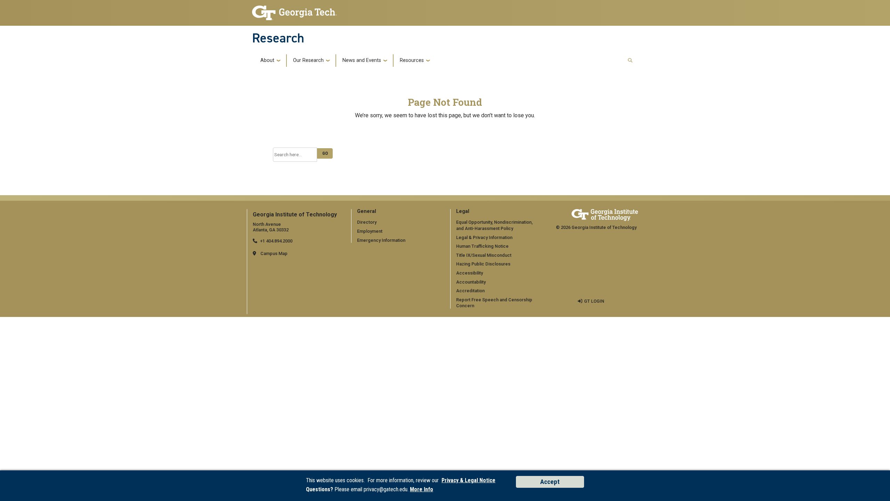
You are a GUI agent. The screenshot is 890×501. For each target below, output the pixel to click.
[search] (630, 60)
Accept (550, 482)
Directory (367, 222)
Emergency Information (381, 240)
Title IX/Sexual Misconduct (483, 255)
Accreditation (470, 290)
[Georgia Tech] (605, 214)
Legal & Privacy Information (484, 237)
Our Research (308, 60)
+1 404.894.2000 (276, 241)
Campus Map (274, 253)
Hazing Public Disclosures (483, 264)
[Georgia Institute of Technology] (294, 11)
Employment (369, 231)
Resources (412, 60)
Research (278, 38)
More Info (421, 489)
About (267, 60)
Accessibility (469, 273)
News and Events (361, 60)
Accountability (471, 282)
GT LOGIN (594, 301)
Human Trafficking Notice (482, 246)
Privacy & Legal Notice (468, 480)
